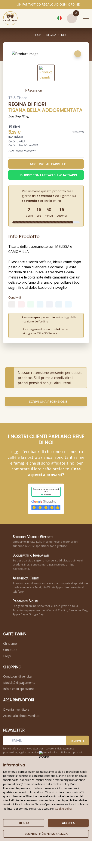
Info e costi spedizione (18, 689)
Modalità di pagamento (19, 683)
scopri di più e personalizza (46, 834)
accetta (68, 823)
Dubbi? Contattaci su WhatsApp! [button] (48, 175)
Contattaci (10, 650)
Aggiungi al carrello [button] (48, 164)
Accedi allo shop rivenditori (21, 716)
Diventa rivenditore (16, 709)
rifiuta (23, 823)
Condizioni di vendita (17, 676)
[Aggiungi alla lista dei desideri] (77, 53)
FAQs (7, 656)
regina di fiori (56, 35)
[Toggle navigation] (86, 18)
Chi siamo (10, 643)
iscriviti (77, 740)
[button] (50, 18)
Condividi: (14, 297)
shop (37, 35)
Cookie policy (63, 808)
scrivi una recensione (48, 401)
